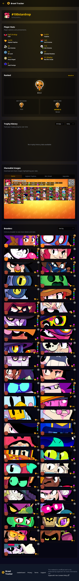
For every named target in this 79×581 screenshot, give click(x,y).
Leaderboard (21, 572)
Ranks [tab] (13, 176)
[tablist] (39, 176)
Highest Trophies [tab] (30, 176)
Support (43, 572)
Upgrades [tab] (66, 176)
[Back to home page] (3, 3)
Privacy (30, 572)
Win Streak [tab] (48, 176)
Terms (36, 572)
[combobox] (60, 123)
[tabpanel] (39, 199)
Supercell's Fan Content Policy (57, 575)
